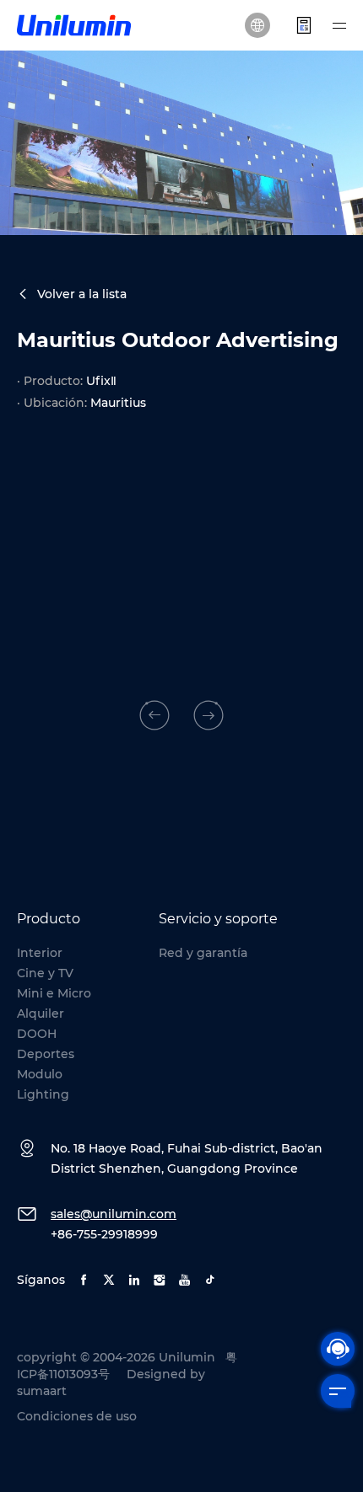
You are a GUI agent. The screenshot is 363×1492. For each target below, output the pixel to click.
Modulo (39, 1074)
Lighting (43, 1094)
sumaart (42, 1390)
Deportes (45, 1054)
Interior (39, 952)
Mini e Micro (54, 993)
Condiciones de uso (77, 1416)
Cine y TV (45, 973)
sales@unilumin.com (113, 1214)
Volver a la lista (82, 294)
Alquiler (40, 1013)
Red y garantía (203, 952)
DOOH (37, 1033)
